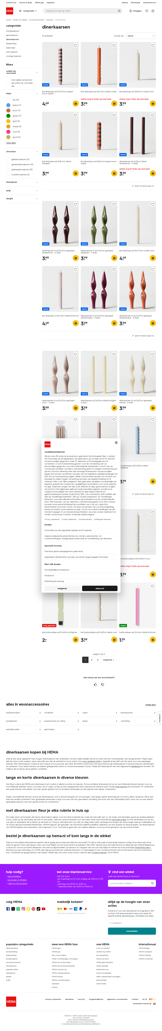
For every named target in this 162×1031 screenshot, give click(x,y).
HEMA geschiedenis (104, 962)
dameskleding (12, 948)
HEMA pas (56, 952)
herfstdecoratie (119, 819)
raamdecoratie (12, 969)
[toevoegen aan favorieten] (75, 45)
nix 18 (144, 999)
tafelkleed (136, 766)
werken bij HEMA (103, 952)
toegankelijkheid (96, 999)
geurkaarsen (12, 35)
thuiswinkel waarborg (142, 1004)
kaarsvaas (10, 48)
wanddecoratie (12, 729)
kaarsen (49, 20)
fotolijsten (48, 713)
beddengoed (11, 959)
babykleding (11, 955)
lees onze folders (59, 955)
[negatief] (103, 685)
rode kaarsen (121, 786)
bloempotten (127, 713)
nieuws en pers (102, 959)
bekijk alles (151, 705)
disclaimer (69, 999)
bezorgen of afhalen (17, 880)
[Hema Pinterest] (33, 909)
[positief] (95, 685)
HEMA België (144, 948)
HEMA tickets (57, 976)
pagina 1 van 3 (99, 654)
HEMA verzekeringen (61, 980)
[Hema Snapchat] (28, 909)
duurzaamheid (102, 955)
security (81, 999)
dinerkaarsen (12, 39)
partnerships (101, 980)
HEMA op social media (61, 962)
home (8, 20)
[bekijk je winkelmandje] (153, 11)
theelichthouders (143, 847)
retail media (101, 984)
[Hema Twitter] (13, 909)
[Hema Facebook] (8, 909)
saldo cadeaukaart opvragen (108, 976)
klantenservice (102, 969)
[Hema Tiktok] (38, 909)
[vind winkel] (152, 883)
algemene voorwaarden (117, 999)
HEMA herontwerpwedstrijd (63, 966)
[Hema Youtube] (43, 909)
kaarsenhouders (13, 713)
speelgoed (10, 973)
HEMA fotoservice (59, 969)
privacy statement (53, 999)
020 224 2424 (63, 876)
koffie (8, 980)
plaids (85, 721)
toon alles (11, 143)
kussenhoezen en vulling (54, 721)
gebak (8, 976)
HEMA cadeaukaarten (61, 973)
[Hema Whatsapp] (18, 909)
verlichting (125, 721)
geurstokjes (49, 729)
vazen (85, 713)
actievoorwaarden (104, 973)
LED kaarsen (12, 52)
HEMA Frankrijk (145, 955)
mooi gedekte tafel (91, 761)
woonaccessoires (36, 20)
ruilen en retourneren (17, 883)
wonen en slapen (20, 20)
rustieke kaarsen (99, 852)
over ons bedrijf (102, 948)
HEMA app (56, 948)
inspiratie (55, 984)
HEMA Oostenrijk (146, 959)
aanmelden (132, 931)
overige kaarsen (13, 56)
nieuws (54, 987)
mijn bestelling (14, 876)
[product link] (60, 65)
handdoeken (11, 966)
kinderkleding (11, 952)
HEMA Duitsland (145, 952)
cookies (135, 999)
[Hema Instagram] (23, 909)
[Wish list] (147, 11)
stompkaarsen (12, 31)
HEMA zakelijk (102, 966)
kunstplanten (11, 721)
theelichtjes (11, 43)
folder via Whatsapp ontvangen (65, 959)
